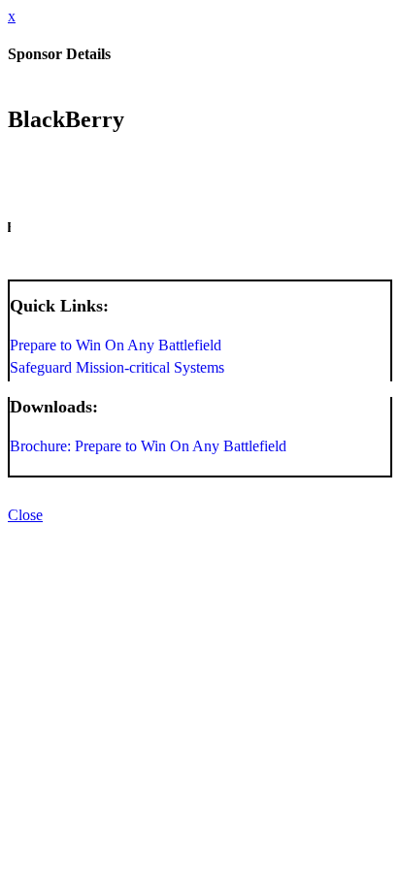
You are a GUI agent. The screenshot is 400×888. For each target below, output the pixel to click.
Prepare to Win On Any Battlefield (115, 345)
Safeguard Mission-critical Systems (117, 367)
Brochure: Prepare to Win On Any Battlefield (148, 446)
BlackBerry (66, 119)
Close (25, 515)
